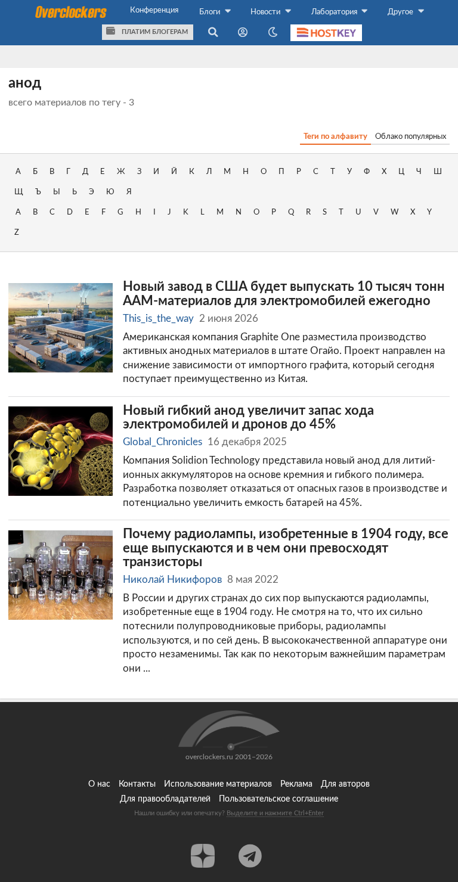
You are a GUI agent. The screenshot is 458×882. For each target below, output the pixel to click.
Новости (266, 11)
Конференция (154, 10)
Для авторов (345, 784)
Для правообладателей (165, 799)
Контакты (137, 784)
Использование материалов (218, 784)
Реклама (296, 784)
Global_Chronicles (162, 442)
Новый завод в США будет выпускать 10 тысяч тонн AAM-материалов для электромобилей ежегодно (284, 294)
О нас (99, 784)
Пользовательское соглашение (278, 799)
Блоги (210, 11)
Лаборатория (335, 11)
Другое (401, 11)
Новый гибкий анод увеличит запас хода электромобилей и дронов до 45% (248, 418)
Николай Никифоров (172, 579)
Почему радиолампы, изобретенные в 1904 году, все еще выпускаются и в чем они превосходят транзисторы (285, 548)
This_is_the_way (158, 318)
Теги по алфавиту (335, 136)
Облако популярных (410, 136)
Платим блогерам (154, 32)
